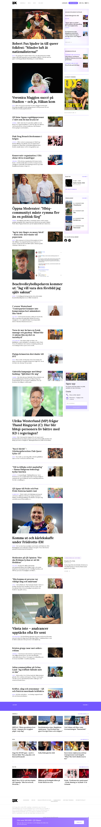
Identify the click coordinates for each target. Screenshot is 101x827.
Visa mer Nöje (84, 739)
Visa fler (67, 42)
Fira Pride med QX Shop (72, 65)
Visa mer (84, 176)
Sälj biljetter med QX (71, 189)
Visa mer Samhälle (83, 713)
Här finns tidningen (68, 800)
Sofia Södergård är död (72, 15)
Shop (34, 3)
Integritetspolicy (80, 800)
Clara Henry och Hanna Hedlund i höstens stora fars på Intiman (73, 58)
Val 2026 (40, 3)
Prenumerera (73, 3)
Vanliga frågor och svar (44, 800)
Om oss (33, 800)
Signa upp (79, 822)
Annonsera (26, 800)
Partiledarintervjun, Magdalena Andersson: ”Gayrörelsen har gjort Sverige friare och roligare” (73, 34)
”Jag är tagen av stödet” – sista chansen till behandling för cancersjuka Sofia (73, 24)
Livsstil (67, 27)
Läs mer (66, 571)
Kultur (67, 18)
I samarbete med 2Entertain (72, 54)
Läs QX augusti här (69, 112)
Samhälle (22, 3)
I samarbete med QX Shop (71, 63)
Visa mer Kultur (83, 767)
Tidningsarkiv (57, 800)
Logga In (64, 3)
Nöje (29, 3)
